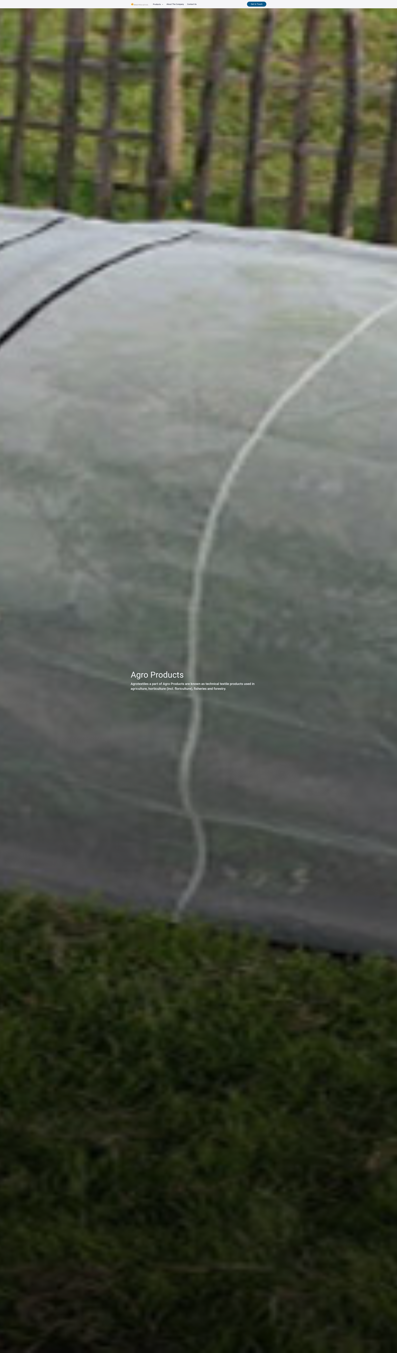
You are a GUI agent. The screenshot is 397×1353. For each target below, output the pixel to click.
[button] (158, 4)
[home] (140, 4)
